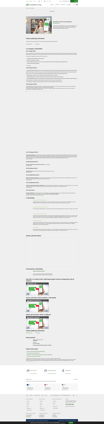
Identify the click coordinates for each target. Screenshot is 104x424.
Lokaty (28, 404)
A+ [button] (46, 1)
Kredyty (41, 404)
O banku (27, 1)
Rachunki (28, 401)
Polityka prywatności (61, 420)
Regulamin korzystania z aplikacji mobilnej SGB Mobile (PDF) (36, 351)
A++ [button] (48, 1)
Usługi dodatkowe (55, 408)
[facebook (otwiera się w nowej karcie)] (42, 1)
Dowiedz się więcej (40, 89)
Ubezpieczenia (29, 408)
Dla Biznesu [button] (57, 4)
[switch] (44, 1)
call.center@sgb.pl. (36, 343)
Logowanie (75, 1)
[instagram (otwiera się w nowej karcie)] (39, 1)
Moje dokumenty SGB (65, 1)
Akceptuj (71, 422)
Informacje (42, 395)
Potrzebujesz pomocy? (66, 395)
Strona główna (28, 8)
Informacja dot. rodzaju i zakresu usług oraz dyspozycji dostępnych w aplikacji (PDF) (39, 354)
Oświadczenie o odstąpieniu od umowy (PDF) (33, 356)
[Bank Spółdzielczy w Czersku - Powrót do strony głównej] (33, 5)
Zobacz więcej (75, 379)
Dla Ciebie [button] (51, 4)
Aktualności (30, 1)
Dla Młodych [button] (69, 4)
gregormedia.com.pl (72, 420)
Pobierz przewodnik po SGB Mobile (39, 271)
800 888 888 (69, 404)
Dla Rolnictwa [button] (63, 4)
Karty (27, 406)
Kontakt (35, 1)
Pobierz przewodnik (29, 158)
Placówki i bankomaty (37, 395)
